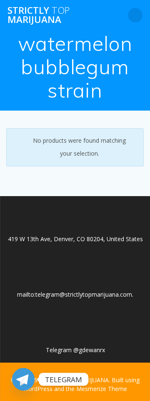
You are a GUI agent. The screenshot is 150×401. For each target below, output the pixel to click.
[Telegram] (23, 379)
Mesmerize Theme (101, 389)
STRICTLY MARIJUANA (39, 15)
